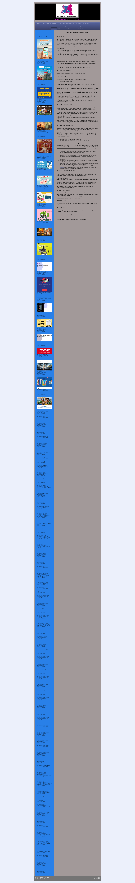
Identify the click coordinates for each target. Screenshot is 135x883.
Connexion (98, 877)
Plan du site (47, 877)
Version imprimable (40, 877)
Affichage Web (97, 878)
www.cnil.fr (62, 167)
